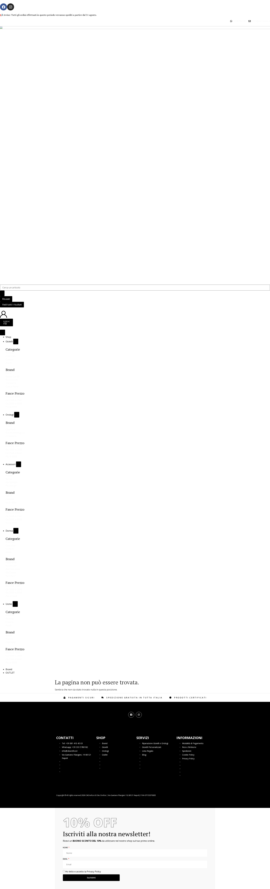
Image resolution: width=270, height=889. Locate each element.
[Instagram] (10, 6)
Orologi (105, 751)
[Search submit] (2, 293)
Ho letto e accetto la (83, 871)
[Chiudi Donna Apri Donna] (15, 531)
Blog (144, 754)
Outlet (105, 754)
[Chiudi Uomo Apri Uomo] (15, 604)
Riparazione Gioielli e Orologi (155, 743)
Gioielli (105, 747)
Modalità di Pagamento (192, 743)
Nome (65, 848)
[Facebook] (3, 6)
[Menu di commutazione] (2, 332)
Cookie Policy (188, 754)
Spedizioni (186, 751)
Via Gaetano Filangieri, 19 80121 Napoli (76, 756)
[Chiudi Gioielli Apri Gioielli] (15, 341)
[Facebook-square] (131, 715)
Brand (104, 743)
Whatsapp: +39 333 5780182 (75, 747)
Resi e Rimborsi (189, 747)
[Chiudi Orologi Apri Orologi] (16, 415)
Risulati (6, 299)
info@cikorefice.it (69, 751)
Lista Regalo (147, 751)
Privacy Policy (188, 758)
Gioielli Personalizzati (151, 747)
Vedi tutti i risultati (12, 304)
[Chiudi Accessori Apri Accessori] (18, 464)
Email (65, 859)
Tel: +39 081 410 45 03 (72, 743)
